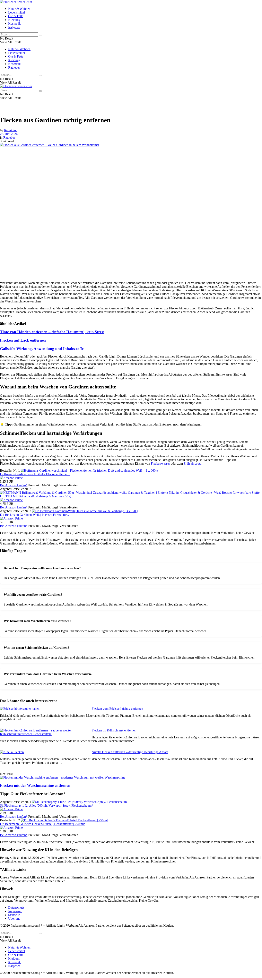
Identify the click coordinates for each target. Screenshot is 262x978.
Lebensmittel (16, 12)
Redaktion (10, 130)
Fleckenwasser (160, 463)
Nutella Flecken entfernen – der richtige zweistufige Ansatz (130, 752)
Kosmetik (14, 23)
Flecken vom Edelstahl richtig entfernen (117, 708)
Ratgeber (14, 27)
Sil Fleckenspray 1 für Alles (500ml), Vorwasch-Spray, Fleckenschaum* (46, 805)
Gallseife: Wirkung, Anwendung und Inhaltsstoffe (42, 348)
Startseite (14, 915)
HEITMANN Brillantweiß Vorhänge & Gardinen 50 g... (36, 496)
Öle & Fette (15, 16)
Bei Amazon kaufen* (13, 485)
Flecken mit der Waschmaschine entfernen (35, 785)
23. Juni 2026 (9, 134)
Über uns (14, 918)
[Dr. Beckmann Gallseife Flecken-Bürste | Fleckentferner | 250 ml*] (64, 820)
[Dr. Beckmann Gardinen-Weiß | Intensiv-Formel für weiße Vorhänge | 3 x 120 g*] (85, 511)
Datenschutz (16, 907)
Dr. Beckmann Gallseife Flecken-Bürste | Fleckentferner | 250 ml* (42, 824)
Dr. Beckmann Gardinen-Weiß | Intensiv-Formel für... (34, 514)
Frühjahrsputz (192, 463)
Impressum (15, 911)
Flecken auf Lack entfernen (23, 340)
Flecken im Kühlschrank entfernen (114, 730)
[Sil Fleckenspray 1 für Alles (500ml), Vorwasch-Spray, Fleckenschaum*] (79, 802)
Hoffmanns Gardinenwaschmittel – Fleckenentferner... (35, 474)
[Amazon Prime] (11, 478)
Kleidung (14, 20)
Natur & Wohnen (19, 8)
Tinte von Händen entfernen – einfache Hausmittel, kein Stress (52, 332)
